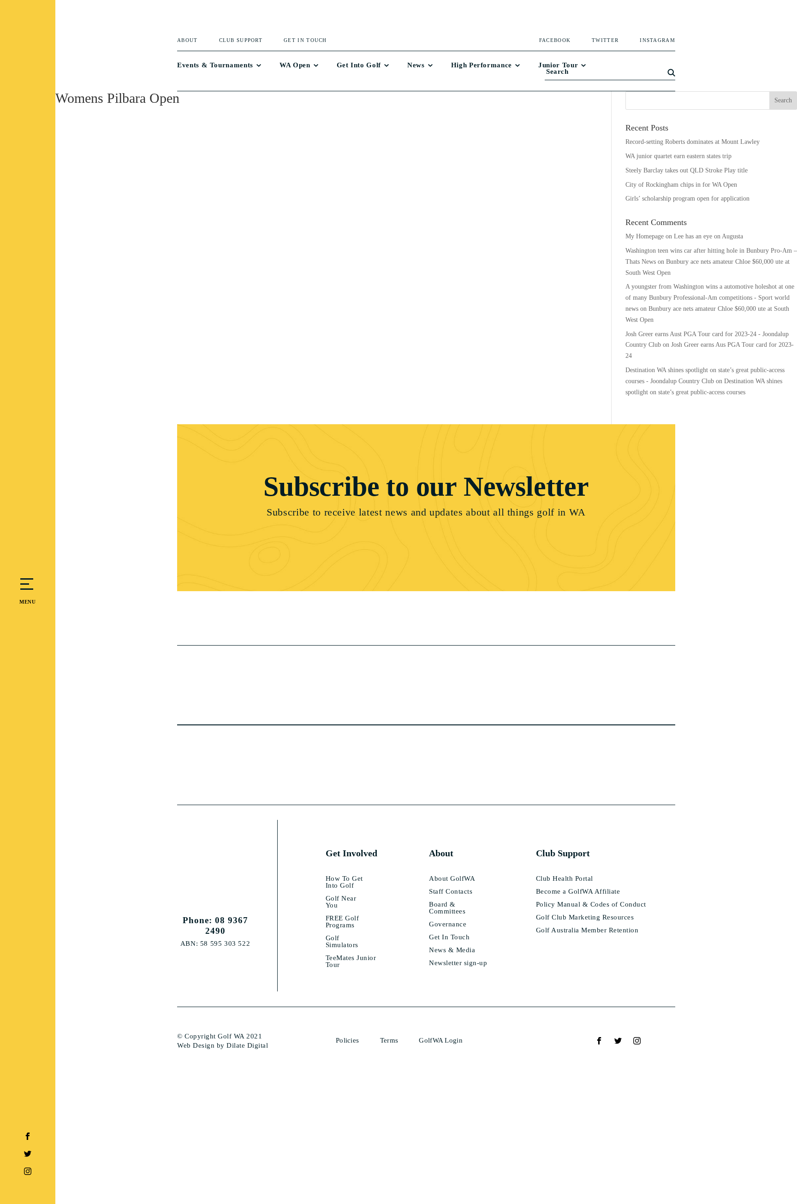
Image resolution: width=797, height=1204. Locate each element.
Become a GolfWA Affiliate (578, 891)
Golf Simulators (342, 942)
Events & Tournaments (215, 65)
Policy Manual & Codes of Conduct (591, 904)
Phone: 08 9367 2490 (215, 925)
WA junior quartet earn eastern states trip (678, 156)
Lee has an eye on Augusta (708, 236)
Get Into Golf (359, 65)
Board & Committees (447, 908)
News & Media (452, 950)
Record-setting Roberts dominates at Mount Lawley (692, 141)
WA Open (295, 65)
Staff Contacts (450, 891)
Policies (347, 1040)
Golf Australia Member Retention (587, 930)
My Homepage (644, 236)
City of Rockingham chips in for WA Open (681, 184)
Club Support (241, 40)
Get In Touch (305, 40)
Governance (447, 924)
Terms (389, 1040)
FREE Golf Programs (342, 922)
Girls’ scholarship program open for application (687, 198)
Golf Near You (341, 902)
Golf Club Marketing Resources (585, 917)
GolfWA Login (441, 1040)
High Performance (481, 65)
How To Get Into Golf (344, 882)
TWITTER (605, 40)
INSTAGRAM (657, 40)
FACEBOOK (555, 40)
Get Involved (351, 853)
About (187, 40)
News (416, 65)
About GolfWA (452, 878)
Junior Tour (558, 65)
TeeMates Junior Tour (351, 961)
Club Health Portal (564, 878)
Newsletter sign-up (458, 963)
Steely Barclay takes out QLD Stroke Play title (686, 170)
